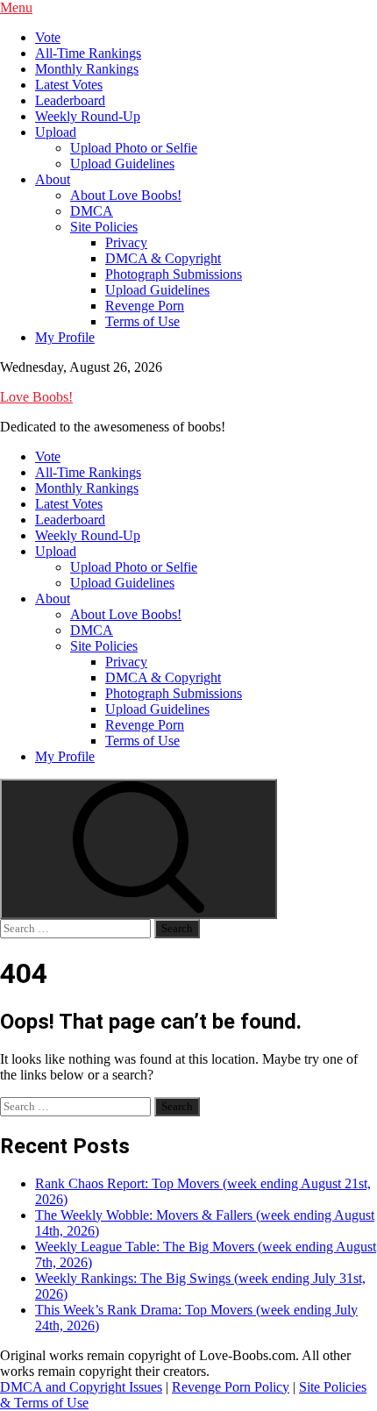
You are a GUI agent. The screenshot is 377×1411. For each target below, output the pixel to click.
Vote (47, 37)
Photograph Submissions (173, 274)
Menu (16, 7)
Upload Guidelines (122, 163)
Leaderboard (70, 100)
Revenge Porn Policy (230, 1386)
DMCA (91, 210)
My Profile (65, 337)
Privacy (126, 242)
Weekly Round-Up (87, 116)
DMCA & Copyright (163, 258)
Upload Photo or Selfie (133, 147)
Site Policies (104, 226)
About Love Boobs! (125, 195)
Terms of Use (142, 321)
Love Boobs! (36, 396)
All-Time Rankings (88, 53)
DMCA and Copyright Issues (81, 1386)
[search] (138, 849)
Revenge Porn (144, 305)
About (52, 179)
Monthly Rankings (87, 68)
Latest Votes (69, 84)
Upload (55, 132)
